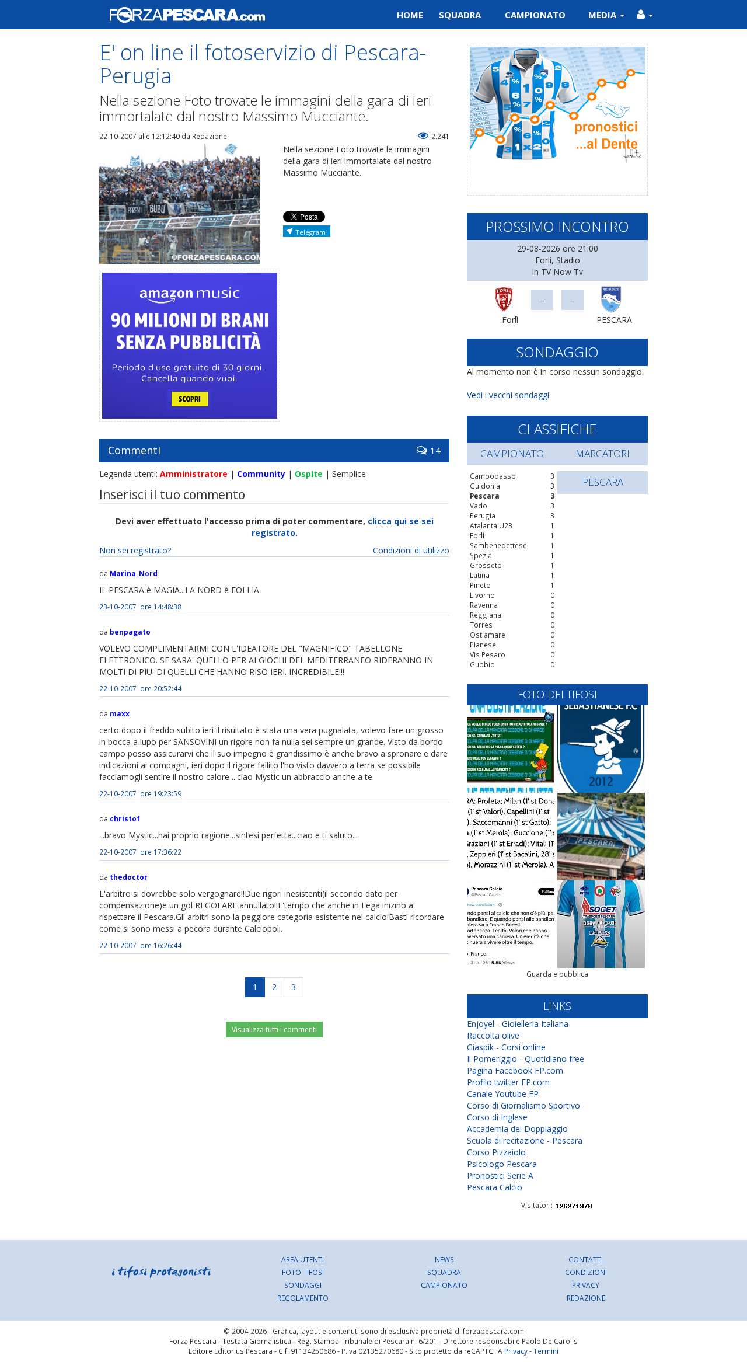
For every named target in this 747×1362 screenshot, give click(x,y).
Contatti (585, 1259)
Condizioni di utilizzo (411, 550)
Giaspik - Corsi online (506, 1047)
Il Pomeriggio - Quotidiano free (525, 1058)
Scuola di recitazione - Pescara (524, 1140)
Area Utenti (302, 1259)
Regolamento (303, 1297)
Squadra (460, 14)
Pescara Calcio (494, 1187)
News (444, 1259)
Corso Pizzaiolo (496, 1152)
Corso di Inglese (497, 1117)
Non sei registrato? (135, 550)
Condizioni (586, 1272)
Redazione (586, 1297)
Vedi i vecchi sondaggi (508, 394)
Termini (545, 1351)
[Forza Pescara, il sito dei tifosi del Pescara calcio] (232, 14)
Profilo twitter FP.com (508, 1082)
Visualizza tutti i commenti (274, 1029)
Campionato (535, 14)
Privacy (585, 1285)
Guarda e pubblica (557, 974)
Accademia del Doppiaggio (517, 1128)
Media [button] (603, 14)
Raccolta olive (493, 1035)
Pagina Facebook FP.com (515, 1070)
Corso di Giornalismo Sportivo (523, 1105)
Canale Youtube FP (503, 1093)
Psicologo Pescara (502, 1163)
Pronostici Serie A (500, 1175)
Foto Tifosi (303, 1272)
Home (410, 14)
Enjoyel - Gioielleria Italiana (517, 1023)
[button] (645, 14)
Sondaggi (303, 1285)
